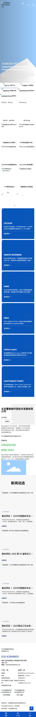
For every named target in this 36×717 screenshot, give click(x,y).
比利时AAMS (21, 678)
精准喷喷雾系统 (5, 678)
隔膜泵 (3, 673)
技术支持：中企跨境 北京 (9, 708)
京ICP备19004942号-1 (7, 706)
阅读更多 (4, 526)
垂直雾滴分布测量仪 (27, 187)
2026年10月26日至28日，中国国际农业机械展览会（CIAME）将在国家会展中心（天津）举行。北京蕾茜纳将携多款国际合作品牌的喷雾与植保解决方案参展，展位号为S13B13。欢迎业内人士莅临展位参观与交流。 (18, 522)
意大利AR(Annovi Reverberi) (26, 673)
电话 (6, 715)
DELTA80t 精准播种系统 (9, 164)
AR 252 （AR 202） (9, 120)
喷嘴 (2, 675)
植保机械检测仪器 (6, 685)
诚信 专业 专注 (8, 74)
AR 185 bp (27, 120)
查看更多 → (7, 234)
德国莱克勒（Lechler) (24, 675)
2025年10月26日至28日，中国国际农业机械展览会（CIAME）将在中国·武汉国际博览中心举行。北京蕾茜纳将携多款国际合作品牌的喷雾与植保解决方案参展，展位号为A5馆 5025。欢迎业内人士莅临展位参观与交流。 (18, 594)
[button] (12, 205)
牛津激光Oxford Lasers (24, 683)
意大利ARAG (21, 680)
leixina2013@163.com (13, 665)
